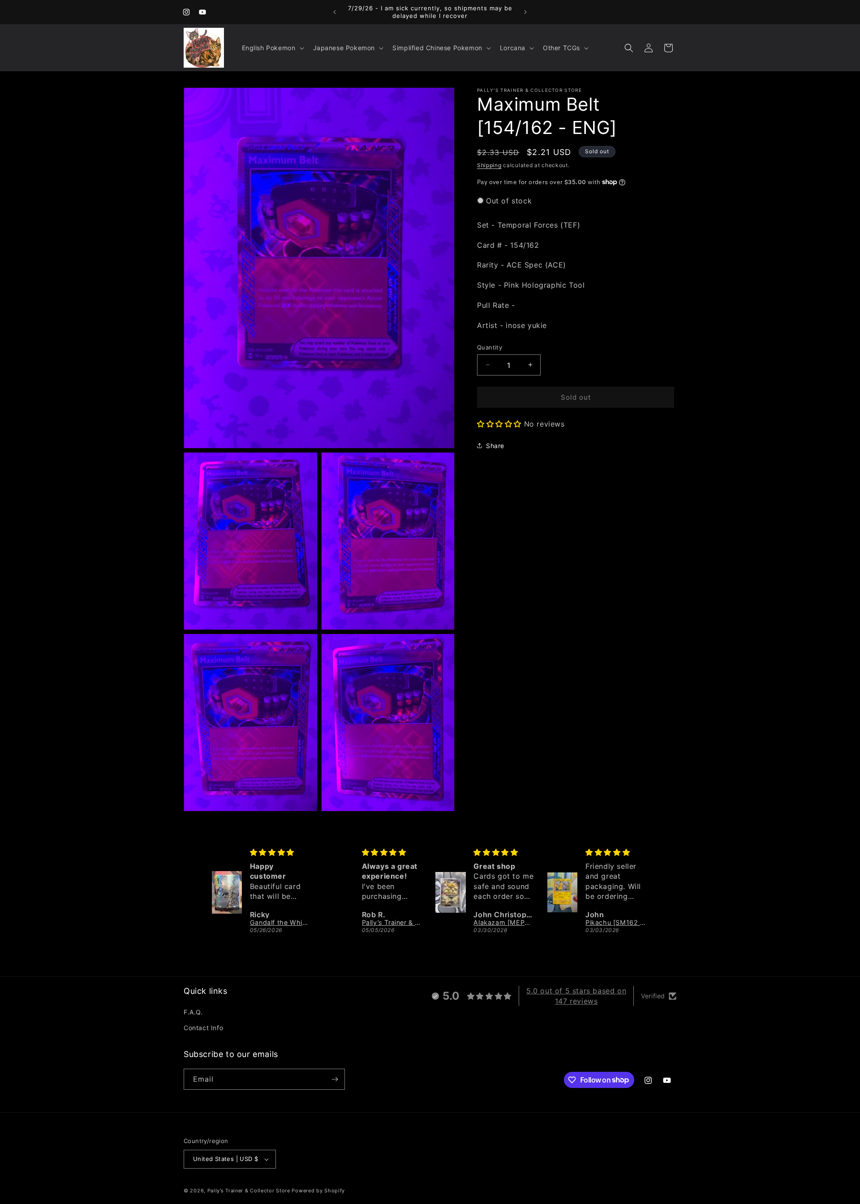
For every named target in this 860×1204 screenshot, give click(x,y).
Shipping (489, 165)
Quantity (489, 346)
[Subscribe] (334, 1079)
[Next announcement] (525, 12)
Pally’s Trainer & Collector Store (248, 1190)
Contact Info (203, 1027)
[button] (272, 48)
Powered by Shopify (318, 1190)
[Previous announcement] (334, 12)
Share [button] (495, 445)
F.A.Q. (193, 1012)
